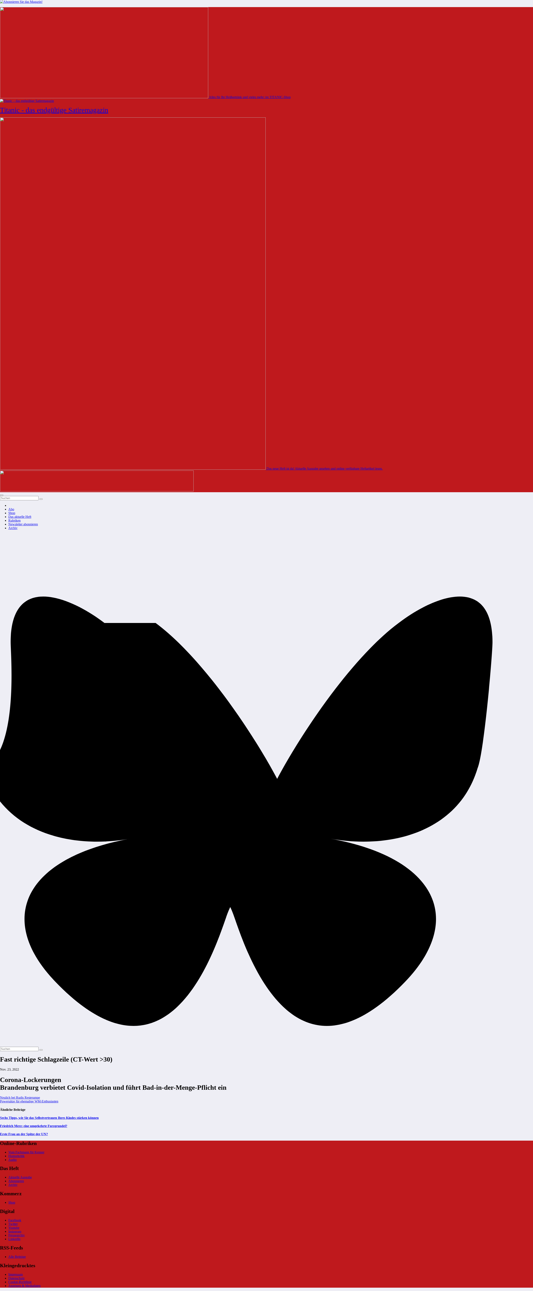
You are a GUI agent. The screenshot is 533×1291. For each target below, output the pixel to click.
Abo (11, 509)
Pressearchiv (16, 1235)
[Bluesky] (266, 1045)
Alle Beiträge (17, 1256)
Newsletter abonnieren (23, 524)
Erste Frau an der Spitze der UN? (24, 1134)
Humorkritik (16, 1156)
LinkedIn (14, 1239)
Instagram (14, 1231)
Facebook (14, 1220)
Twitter (13, 1224)
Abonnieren (16, 1181)
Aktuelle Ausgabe (20, 1177)
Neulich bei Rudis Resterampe (20, 1097)
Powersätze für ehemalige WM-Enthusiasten (29, 1101)
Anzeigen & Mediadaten (24, 1285)
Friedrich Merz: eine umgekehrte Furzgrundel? (33, 1126)
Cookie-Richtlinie (20, 1282)
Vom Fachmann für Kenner (26, 1152)
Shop (11, 513)
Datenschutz (16, 1278)
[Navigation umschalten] (1, 495)
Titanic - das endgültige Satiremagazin (54, 110)
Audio (12, 1159)
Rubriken (14, 520)
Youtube (13, 1227)
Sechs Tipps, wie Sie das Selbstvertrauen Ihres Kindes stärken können (49, 1118)
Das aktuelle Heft (19, 516)
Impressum (15, 1274)
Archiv (12, 528)
